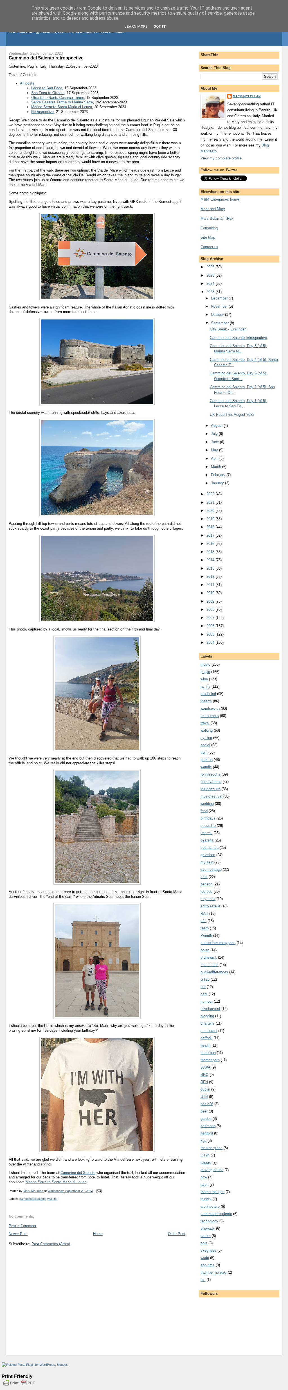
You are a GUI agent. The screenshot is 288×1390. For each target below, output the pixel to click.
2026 (210, 267)
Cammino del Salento (77, 1173)
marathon (208, 1053)
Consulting (209, 228)
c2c (203, 921)
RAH (204, 913)
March (216, 467)
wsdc (205, 1258)
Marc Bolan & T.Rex (217, 218)
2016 (210, 543)
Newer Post (18, 1234)
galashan (208, 855)
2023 (210, 292)
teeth (205, 928)
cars (204, 994)
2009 (210, 601)
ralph (204, 1184)
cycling (206, 738)
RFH (204, 1082)
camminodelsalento (32, 1198)
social (205, 745)
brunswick (209, 957)
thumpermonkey (214, 1272)
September (220, 323)
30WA (205, 1067)
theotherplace (211, 1148)
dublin (205, 1089)
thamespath (210, 1060)
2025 (210, 275)
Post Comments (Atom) (51, 1244)
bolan (205, 950)
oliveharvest (210, 1009)
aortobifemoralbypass (218, 943)
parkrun (207, 760)
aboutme (208, 1265)
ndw (204, 1177)
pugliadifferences (214, 972)
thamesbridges (212, 1192)
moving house (212, 1170)
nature (206, 1236)
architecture (210, 1206)
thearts (206, 701)
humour (207, 1001)
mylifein (207, 862)
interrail (206, 833)
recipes (206, 891)
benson (206, 884)
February (218, 475)
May (215, 450)
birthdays (208, 818)
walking (52, 1198)
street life (208, 825)
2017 (210, 535)
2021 (210, 502)
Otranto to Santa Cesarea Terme (57, 98)
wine (204, 679)
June (215, 442)
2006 (210, 626)
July (215, 434)
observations (211, 782)
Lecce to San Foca (46, 88)
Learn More (136, 26)
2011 (210, 585)
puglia (205, 672)
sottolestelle (210, 906)
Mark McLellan (247, 96)
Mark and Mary (213, 209)
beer (204, 1111)
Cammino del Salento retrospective (238, 338)
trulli (204, 752)
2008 (210, 609)
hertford (207, 1133)
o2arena (207, 840)
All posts (27, 83)
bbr (203, 987)
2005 (210, 634)
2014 (210, 560)
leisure (206, 1162)
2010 (210, 593)
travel (205, 723)
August (217, 425)
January (218, 483)
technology (209, 1221)
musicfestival (211, 796)
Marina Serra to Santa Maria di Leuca (61, 107)
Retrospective (42, 112)
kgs (203, 1140)
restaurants (210, 716)
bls (203, 1280)
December (220, 298)
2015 (210, 552)
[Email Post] (99, 1191)
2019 (210, 519)
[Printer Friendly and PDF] (19, 1386)
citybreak (208, 899)
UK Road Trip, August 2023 (232, 414)
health (205, 1045)
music (205, 664)
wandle (206, 767)
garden (206, 1118)
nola (204, 1243)
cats (204, 877)
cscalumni (209, 1031)
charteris (208, 1023)
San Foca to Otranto (47, 93)
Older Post (176, 1234)
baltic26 (207, 1104)
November (220, 306)
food (204, 811)
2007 (210, 618)
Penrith (206, 935)
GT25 (205, 979)
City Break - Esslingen (228, 329)
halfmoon (208, 1126)
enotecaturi (210, 965)
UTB (204, 1096)
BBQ (204, 1075)
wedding (207, 803)
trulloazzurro (210, 789)
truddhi (206, 1199)
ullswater (208, 1228)
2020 (210, 511)
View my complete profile (221, 158)
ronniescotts (210, 774)
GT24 (205, 1155)
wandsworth (210, 708)
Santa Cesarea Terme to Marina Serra (62, 102)
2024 (210, 283)
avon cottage (211, 869)
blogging (207, 1016)
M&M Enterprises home (220, 199)
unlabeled (208, 694)
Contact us (209, 247)
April (215, 458)
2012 (210, 576)
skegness (208, 1250)
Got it (159, 26)
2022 (210, 494)
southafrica (210, 847)
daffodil (206, 1038)
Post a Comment (22, 1226)
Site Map (208, 237)
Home (98, 1234)
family (205, 686)
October (218, 314)
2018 (210, 527)
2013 (210, 568)
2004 (210, 642)
